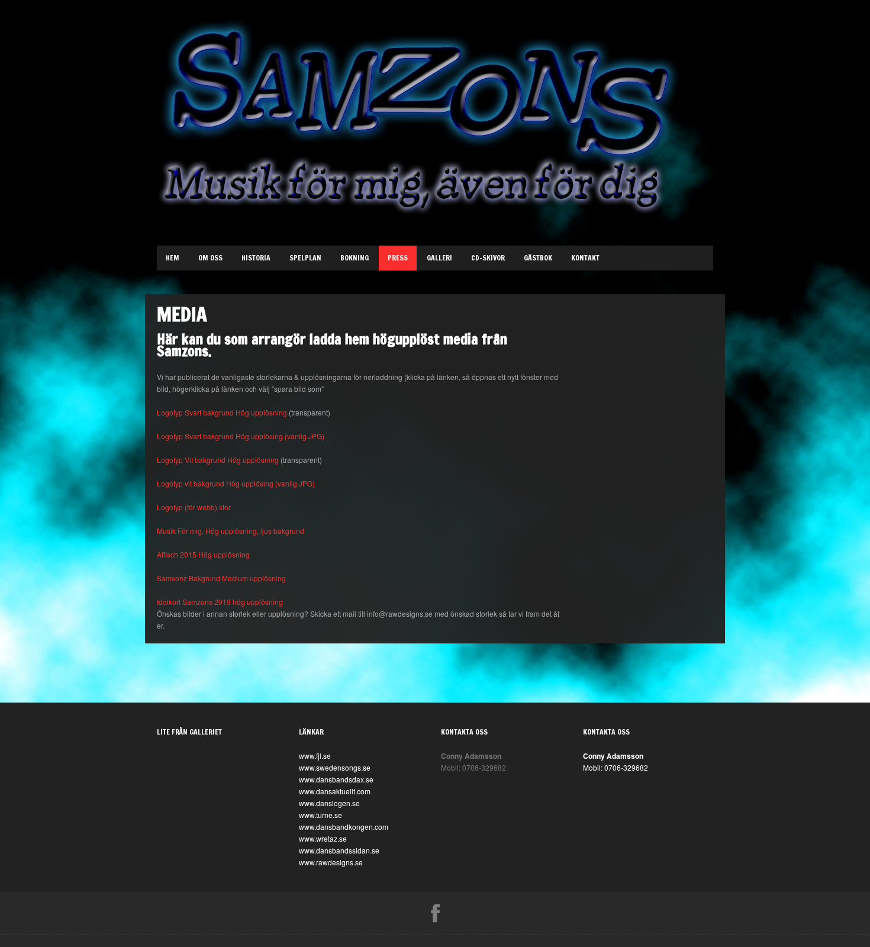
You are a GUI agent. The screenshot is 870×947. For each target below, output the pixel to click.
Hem (172, 258)
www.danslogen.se (329, 803)
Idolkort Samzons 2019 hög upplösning (220, 602)
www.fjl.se (315, 755)
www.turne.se (320, 815)
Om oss (210, 258)
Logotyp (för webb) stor (194, 507)
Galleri (439, 258)
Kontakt (585, 258)
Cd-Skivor (488, 258)
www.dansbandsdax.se (336, 779)
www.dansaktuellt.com (334, 791)
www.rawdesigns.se (331, 862)
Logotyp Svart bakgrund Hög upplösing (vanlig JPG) (240, 436)
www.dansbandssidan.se (339, 850)
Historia (255, 258)
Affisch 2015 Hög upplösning (203, 554)
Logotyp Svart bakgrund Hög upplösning (222, 412)
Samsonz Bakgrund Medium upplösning (221, 578)
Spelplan (305, 258)
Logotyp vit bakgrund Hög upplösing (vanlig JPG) (236, 483)
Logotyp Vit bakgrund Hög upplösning (218, 460)
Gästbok (538, 258)
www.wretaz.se (323, 838)
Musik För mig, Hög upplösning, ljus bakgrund (230, 531)
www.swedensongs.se (334, 767)
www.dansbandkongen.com (343, 827)
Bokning (354, 258)
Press (398, 258)
